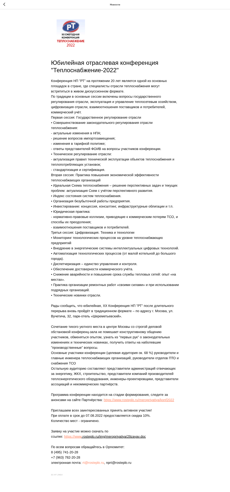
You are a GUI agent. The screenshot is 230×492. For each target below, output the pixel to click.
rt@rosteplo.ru (93, 462)
